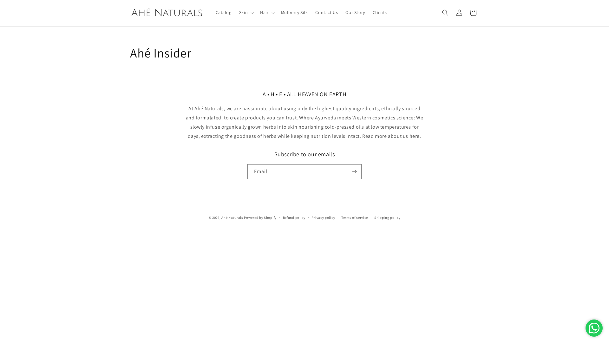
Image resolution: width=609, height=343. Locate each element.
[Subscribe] (354, 171)
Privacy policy (323, 217)
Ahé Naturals (232, 217)
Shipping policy (387, 217)
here (414, 136)
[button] (245, 12)
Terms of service (354, 217)
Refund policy (294, 217)
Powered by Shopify (260, 217)
